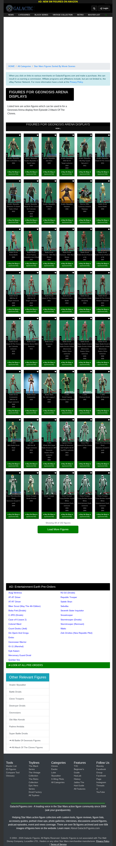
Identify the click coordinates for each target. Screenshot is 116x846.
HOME (11, 66)
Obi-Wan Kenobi (17, 719)
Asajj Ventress (15, 592)
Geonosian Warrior (17, 642)
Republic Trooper (69, 597)
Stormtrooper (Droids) (71, 619)
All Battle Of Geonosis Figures (25, 740)
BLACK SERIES (41, 15)
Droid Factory (35, 792)
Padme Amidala (16, 726)
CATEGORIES (24, 15)
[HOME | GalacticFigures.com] (20, 8)
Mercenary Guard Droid (19, 655)
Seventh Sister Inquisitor (72, 610)
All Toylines (34, 795)
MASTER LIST (94, 15)
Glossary (10, 775)
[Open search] (94, 8)
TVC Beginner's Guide (79, 769)
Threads (100, 785)
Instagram (101, 782)
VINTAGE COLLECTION (63, 15)
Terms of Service (59, 844)
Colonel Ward (14, 624)
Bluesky (100, 766)
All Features (79, 789)
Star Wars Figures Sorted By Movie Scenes (54, 66)
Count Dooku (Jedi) (17, 628)
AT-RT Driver (14, 601)
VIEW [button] (57, 128)
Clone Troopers (16, 698)
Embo (11, 637)
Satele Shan (66, 601)
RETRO (80, 15)
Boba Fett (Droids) (17, 610)
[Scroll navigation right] (106, 15)
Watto (63, 628)
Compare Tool (12, 772)
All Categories (24, 66)
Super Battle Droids (18, 733)
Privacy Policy (76, 82)
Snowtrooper (67, 615)
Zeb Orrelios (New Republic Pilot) (76, 633)
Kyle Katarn (13, 651)
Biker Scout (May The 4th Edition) (24, 606)
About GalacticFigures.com (85, 828)
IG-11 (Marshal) (16, 646)
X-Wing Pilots (57, 779)
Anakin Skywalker (17, 685)
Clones (54, 766)
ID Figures (11, 769)
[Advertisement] (58, 39)
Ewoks (54, 769)
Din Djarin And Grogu (18, 633)
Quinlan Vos (14, 660)
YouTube (100, 792)
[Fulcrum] (108, 4)
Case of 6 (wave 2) (17, 619)
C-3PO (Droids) (15, 615)
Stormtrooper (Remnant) (72, 624)
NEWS (11, 15)
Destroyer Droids (17, 705)
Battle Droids (15, 692)
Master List (11, 766)
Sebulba (64, 606)
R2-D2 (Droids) (68, 592)
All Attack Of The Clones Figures (27, 747)
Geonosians (15, 712)
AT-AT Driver (14, 597)
